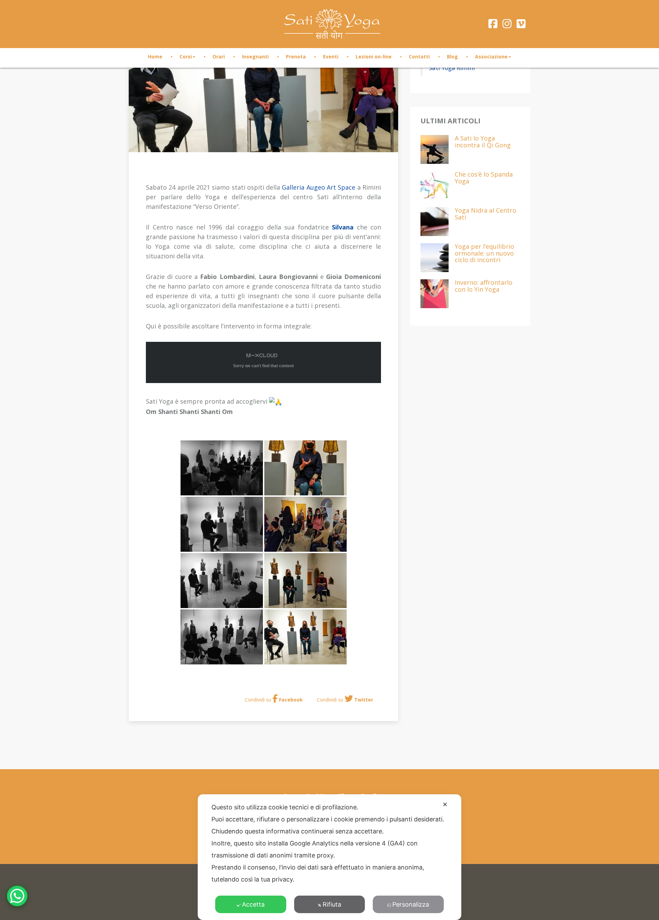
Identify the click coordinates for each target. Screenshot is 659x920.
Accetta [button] (253, 904)
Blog (452, 56)
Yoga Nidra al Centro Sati (485, 214)
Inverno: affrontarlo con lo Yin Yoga (483, 286)
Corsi (186, 56)
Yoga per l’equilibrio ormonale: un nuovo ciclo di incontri (484, 253)
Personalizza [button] (410, 904)
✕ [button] (445, 804)
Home (155, 56)
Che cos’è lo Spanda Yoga (484, 178)
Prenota (296, 56)
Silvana (343, 227)
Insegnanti (255, 56)
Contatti (419, 56)
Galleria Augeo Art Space (318, 187)
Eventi (330, 56)
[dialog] (329, 857)
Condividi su (274, 699)
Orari (218, 56)
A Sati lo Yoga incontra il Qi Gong (483, 142)
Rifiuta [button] (332, 904)
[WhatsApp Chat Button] (17, 896)
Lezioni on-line (374, 56)
